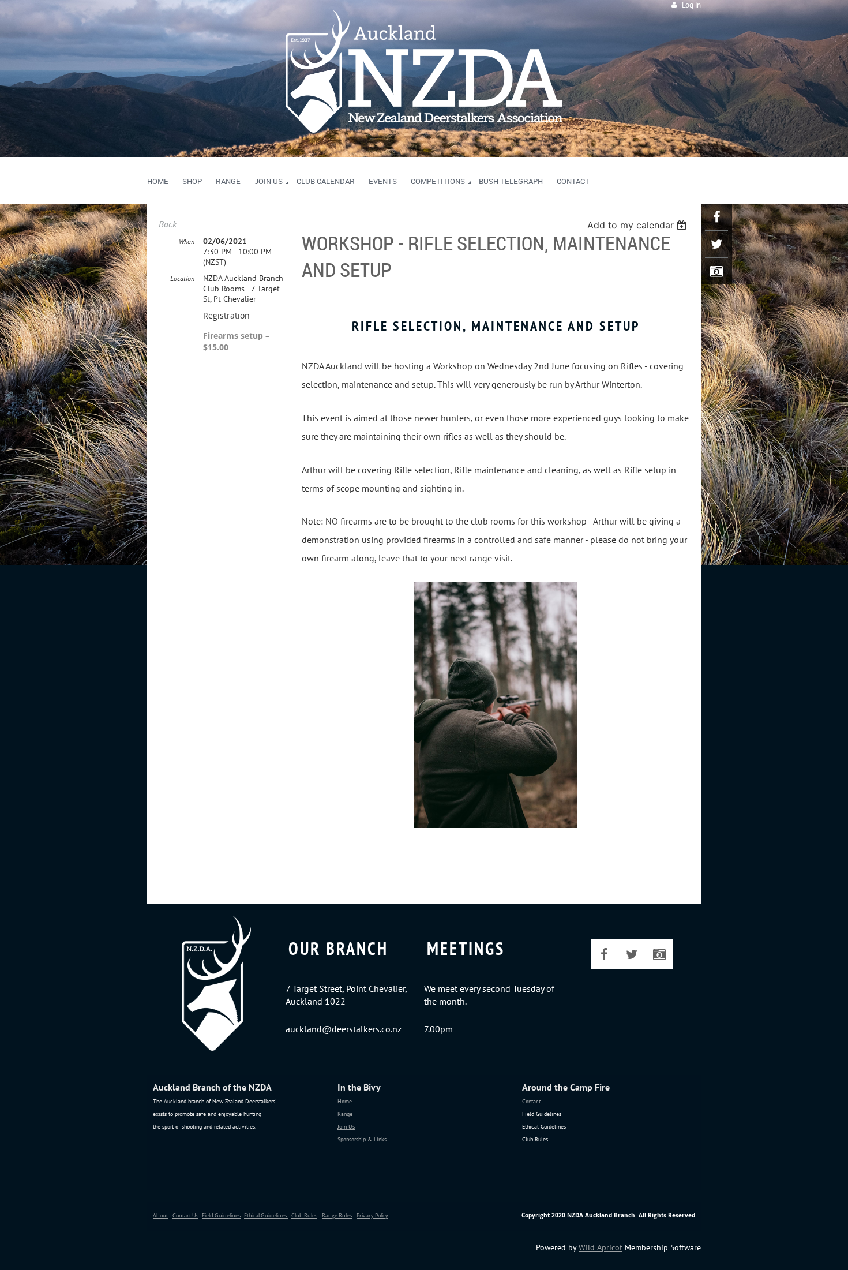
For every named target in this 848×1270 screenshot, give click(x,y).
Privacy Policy (372, 1215)
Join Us (346, 1126)
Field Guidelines (221, 1215)
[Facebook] (716, 217)
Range (344, 1114)
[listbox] (638, 225)
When (186, 241)
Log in (691, 5)
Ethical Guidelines (266, 1215)
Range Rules (337, 1215)
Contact (531, 1101)
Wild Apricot (600, 1247)
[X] (716, 244)
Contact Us (185, 1215)
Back (168, 224)
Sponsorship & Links (362, 1139)
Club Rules (304, 1215)
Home (344, 1101)
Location (182, 278)
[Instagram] (716, 271)
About (160, 1215)
